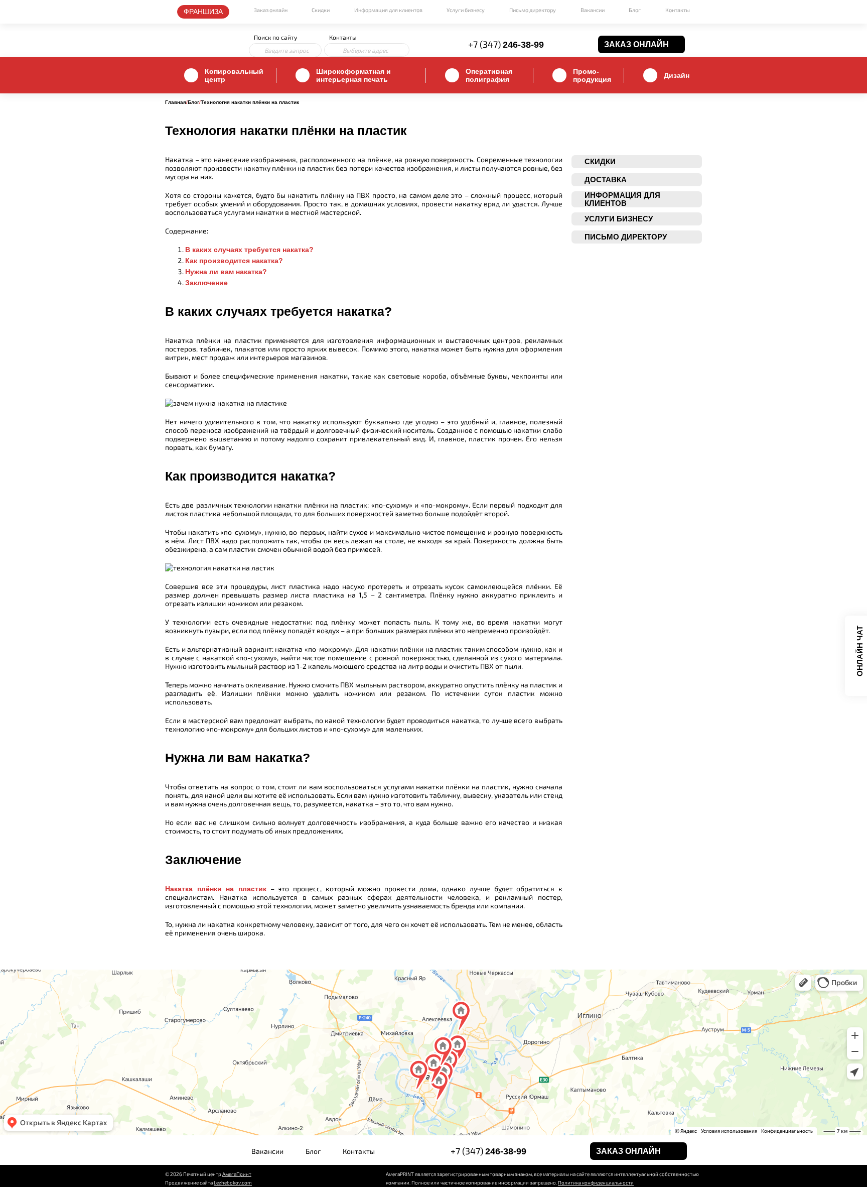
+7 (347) (506, 44)
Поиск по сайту (275, 37)
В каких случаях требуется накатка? (249, 250)
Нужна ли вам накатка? (226, 272)
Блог (635, 10)
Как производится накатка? (234, 261)
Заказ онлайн (270, 10)
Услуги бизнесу (466, 10)
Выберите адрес (365, 50)
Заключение (206, 283)
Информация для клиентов (388, 10)
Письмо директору (532, 10)
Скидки (321, 10)
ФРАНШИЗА (203, 12)
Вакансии (593, 10)
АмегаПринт (236, 1174)
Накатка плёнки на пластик (215, 889)
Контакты (677, 10)
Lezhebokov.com (233, 1182)
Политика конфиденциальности (596, 1182)
